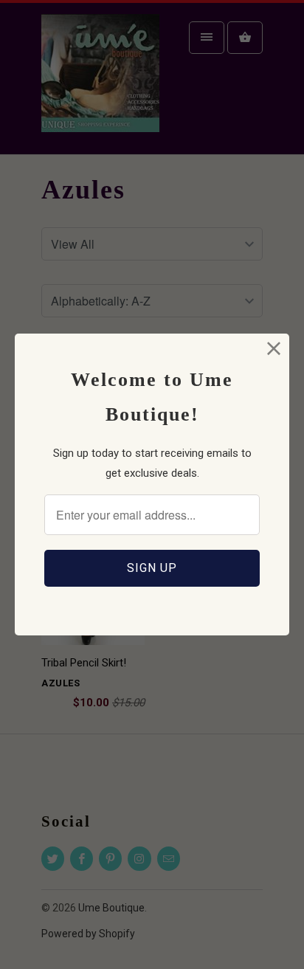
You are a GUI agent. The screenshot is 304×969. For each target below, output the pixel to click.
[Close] (274, 349)
